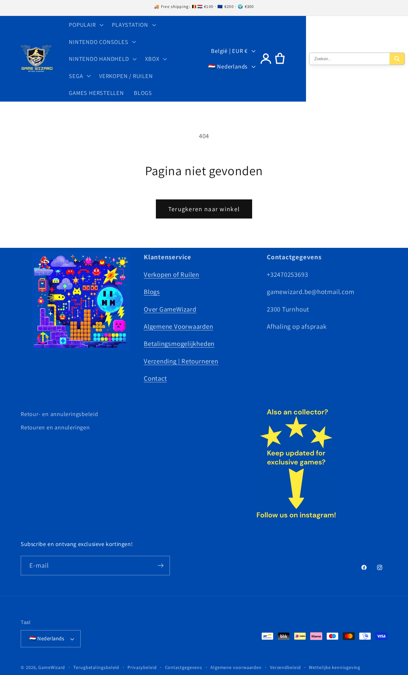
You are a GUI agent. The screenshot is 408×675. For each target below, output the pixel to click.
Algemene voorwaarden (236, 667)
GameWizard (51, 667)
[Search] (397, 59)
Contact (155, 378)
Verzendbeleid (285, 667)
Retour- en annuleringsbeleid (59, 414)
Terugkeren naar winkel (204, 209)
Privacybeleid (142, 667)
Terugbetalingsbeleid (96, 667)
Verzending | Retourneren (181, 360)
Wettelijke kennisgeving (334, 667)
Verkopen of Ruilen (171, 274)
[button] (85, 24)
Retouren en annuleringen (55, 427)
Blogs (152, 291)
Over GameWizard (170, 309)
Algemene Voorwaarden (178, 326)
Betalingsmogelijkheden (179, 343)
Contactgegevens (183, 667)
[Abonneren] (160, 565)
